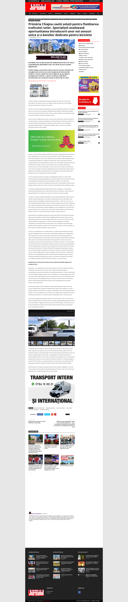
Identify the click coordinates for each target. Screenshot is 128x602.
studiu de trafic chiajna (33, 409)
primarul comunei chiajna (39, 407)
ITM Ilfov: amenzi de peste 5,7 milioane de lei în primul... (42, 569)
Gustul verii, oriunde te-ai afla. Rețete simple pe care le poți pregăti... (67, 557)
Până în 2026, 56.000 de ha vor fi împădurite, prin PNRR (37, 422)
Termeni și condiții (95, 600)
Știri (90, 19)
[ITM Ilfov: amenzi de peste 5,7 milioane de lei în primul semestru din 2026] (67, 439)
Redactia (86, 142)
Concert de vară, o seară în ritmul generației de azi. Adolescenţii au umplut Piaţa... (88, 134)
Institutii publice (84, 63)
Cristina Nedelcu (33, 37)
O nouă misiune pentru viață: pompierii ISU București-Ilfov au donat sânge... (42, 576)
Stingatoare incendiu (76, 1)
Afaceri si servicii (84, 61)
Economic (72, 13)
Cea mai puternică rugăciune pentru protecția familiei (92, 556)
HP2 (75, 19)
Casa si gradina (83, 51)
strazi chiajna (69, 407)
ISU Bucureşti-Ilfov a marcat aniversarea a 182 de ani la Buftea (51, 447)
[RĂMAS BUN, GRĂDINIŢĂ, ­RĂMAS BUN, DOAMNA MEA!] (81, 576)
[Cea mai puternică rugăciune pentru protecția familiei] (81, 557)
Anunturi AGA (82, 69)
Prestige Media (46, 600)
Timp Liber (91, 13)
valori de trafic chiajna (44, 409)
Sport (79, 13)
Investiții (79, 19)
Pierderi (82, 71)
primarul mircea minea (50, 407)
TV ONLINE (59, 1)
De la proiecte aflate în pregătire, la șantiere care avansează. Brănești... (42, 557)
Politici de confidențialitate (83, 600)
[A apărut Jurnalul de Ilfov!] (67, 459)
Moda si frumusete (84, 53)
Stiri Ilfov (34, 13)
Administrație (58, 13)
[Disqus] (51, 493)
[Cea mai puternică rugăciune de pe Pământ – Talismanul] (81, 563)
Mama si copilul (83, 55)
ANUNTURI (66, 1)
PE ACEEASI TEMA (33, 431)
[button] (98, 13)
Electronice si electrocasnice (87, 47)
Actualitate (42, 13)
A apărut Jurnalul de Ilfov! (66, 465)
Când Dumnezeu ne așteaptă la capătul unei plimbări (67, 562)
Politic (50, 13)
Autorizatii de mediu (85, 65)
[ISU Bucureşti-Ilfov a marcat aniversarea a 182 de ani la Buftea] (51, 439)
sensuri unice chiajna (60, 407)
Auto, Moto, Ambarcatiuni (86, 43)
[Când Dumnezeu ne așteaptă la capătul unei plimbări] (56, 563)
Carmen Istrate (87, 121)
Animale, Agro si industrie (86, 59)
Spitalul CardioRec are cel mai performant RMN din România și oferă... (92, 569)
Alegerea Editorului (45, 19)
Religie (84, 13)
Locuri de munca (84, 49)
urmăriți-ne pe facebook (94, 0)
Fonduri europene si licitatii (86, 67)
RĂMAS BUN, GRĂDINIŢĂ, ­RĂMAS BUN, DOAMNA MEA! (92, 575)
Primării (83, 19)
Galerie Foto (66, 19)
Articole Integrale (54, 19)
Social (65, 13)
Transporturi (31, 20)
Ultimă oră (37, 20)
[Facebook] (79, 592)
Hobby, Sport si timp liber (86, 57)
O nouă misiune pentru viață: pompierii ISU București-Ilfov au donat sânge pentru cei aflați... (88, 127)
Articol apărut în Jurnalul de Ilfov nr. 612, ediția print (42, 81)
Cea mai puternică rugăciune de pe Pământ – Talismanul (92, 562)
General (72, 19)
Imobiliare (82, 45)
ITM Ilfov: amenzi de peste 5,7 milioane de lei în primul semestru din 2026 (67, 447)
